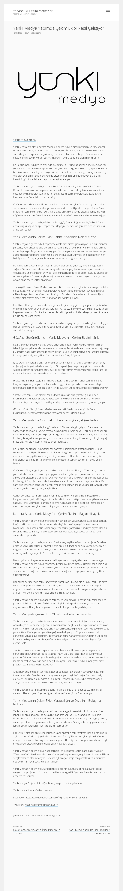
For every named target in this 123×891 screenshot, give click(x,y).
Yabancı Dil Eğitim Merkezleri (33, 11)
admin (38, 33)
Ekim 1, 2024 (23, 33)
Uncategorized (53, 815)
